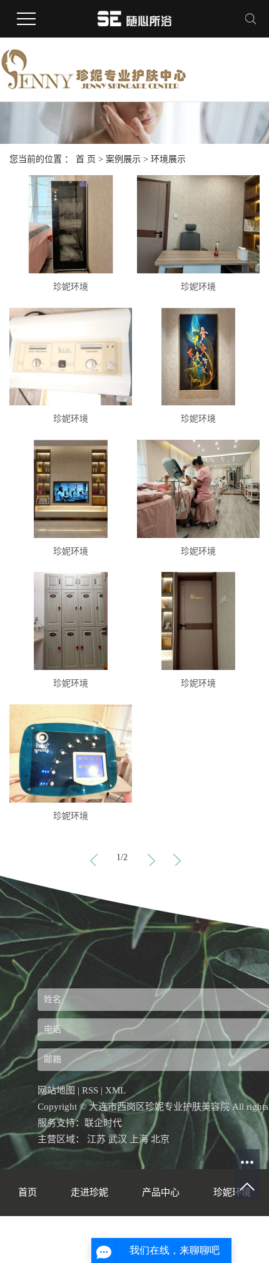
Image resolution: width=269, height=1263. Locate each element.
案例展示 (123, 159)
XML (115, 1090)
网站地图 (56, 1090)
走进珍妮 (91, 1192)
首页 (94, 858)
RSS (90, 1090)
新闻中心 (64, 1239)
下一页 (150, 858)
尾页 (176, 858)
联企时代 (103, 1123)
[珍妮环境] (70, 224)
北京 (160, 1139)
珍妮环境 (70, 287)
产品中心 (162, 1192)
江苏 (96, 1139)
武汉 (117, 1139)
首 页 (86, 159)
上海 (138, 1139)
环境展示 (168, 159)
